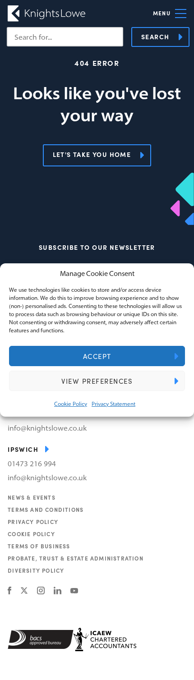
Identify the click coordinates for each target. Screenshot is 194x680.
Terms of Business (39, 546)
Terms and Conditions (45, 509)
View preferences (97, 381)
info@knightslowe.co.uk (47, 428)
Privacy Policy (33, 521)
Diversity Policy (36, 570)
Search (155, 36)
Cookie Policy (70, 403)
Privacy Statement (113, 403)
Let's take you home (92, 154)
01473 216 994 (32, 463)
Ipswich (23, 449)
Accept (97, 356)
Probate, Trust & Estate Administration (75, 558)
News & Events (31, 497)
